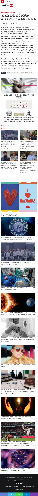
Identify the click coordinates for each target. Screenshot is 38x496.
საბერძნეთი (12, 12)
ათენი (8, 72)
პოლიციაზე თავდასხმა (27, 72)
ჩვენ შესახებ (30, 486)
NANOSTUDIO (22, 480)
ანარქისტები (15, 72)
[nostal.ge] (7, 5)
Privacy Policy (19, 489)
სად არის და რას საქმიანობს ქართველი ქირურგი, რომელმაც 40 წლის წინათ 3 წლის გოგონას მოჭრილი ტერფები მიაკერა (17, 339)
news (8, 12)
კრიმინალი (4, 12)
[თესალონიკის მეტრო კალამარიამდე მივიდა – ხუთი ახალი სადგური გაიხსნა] (9, 135)
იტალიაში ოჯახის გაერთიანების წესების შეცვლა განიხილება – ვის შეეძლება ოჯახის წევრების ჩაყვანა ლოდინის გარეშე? (18, 391)
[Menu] (36, 5)
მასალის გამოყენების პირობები (14, 486)
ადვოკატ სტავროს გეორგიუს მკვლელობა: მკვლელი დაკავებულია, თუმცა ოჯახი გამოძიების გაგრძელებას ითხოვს (9, 166)
